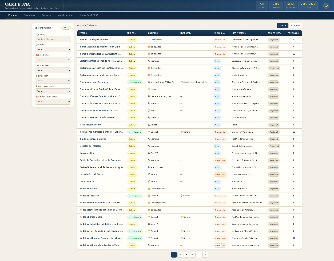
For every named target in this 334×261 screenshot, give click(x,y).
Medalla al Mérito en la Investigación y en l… (102, 231)
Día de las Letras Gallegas (92, 139)
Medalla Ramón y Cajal (90, 217)
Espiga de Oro (86, 153)
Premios (12, 15)
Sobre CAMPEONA (89, 15)
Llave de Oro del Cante (91, 174)
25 (205, 254)
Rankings (46, 15)
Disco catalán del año (90, 124)
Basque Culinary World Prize (93, 39)
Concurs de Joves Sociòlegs (93, 82)
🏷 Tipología (42, 76)
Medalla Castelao (88, 188)
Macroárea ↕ (186, 33)
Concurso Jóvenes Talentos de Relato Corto (102, 96)
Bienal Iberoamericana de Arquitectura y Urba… (102, 54)
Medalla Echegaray (89, 195)
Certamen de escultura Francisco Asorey (100, 75)
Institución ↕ (239, 33)
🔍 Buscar (41, 34)
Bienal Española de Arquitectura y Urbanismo (102, 46)
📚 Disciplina (42, 55)
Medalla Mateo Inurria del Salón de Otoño (100, 209)
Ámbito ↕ (131, 33)
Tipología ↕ (219, 33)
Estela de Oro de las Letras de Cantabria (100, 160)
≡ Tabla (282, 25)
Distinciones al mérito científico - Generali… (102, 131)
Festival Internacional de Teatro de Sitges (101, 167)
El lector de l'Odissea (90, 146)
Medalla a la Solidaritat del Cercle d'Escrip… (102, 224)
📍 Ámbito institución (47, 97)
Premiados (29, 15)
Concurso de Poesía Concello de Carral (99, 110)
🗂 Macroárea (42, 65)
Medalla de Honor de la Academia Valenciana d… (102, 245)
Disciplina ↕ (154, 33)
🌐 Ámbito (41, 44)
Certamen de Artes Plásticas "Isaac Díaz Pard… (102, 68)
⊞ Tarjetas (295, 25)
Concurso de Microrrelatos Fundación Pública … (102, 103)
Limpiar (66, 27)
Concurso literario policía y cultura (97, 117)
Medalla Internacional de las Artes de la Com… (102, 202)
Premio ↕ (84, 33)
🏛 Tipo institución (45, 86)
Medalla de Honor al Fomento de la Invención (102, 238)
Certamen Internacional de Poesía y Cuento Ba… (102, 60)
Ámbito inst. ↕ (275, 33)
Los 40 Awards (86, 181)
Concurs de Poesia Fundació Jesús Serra (99, 89)
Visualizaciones (65, 15)
